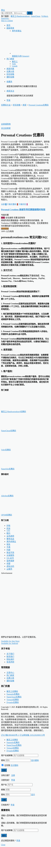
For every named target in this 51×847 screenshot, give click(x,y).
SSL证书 (10, 558)
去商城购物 (6, 124)
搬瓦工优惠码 (12, 691)
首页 (8, 25)
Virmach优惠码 (13, 700)
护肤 (8, 526)
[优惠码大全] (13, 7)
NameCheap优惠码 (8, 431)
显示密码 (35, 760)
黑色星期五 (16, 31)
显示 (33, 795)
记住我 (7, 765)
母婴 (8, 564)
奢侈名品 (10, 539)
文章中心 (10, 673)
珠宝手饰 (10, 553)
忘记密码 (14, 765)
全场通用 (10, 536)
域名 (8, 544)
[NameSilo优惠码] (14, 466)
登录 (8, 100)
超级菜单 (10, 28)
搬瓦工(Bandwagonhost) (20, 16)
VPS (8, 531)
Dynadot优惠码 (13, 702)
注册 (13, 775)
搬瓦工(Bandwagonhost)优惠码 (13, 412)
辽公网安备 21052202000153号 (32, 735)
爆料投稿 (10, 77)
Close (3, 845)
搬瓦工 (15, 62)
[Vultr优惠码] (14, 447)
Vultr (14, 64)
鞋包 (8, 533)
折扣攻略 (10, 74)
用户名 (4, 785)
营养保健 (10, 561)
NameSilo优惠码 (7, 469)
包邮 (8, 550)
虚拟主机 (10, 566)
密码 (3, 760)
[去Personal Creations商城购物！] (14, 121)
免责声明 (10, 662)
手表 (8, 547)
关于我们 (10, 654)
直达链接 (5, 229)
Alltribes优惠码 (7, 496)
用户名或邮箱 (7, 755)
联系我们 (10, 657)
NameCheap (35, 16)
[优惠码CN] (13, 632)
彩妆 (8, 528)
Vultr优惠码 (6, 450)
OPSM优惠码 (6, 515)
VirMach (44, 16)
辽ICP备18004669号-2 (10, 735)
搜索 (29, 13)
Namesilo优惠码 (13, 694)
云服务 (9, 569)
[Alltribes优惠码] (14, 493)
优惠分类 (10, 71)
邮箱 (3, 790)
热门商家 (10, 59)
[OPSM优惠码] (14, 512)
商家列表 (10, 69)
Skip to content (7, 21)
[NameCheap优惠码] (14, 428)
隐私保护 (10, 659)
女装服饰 (10, 555)
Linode (14, 66)
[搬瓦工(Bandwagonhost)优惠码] (14, 409)
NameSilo (5, 18)
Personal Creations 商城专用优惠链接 (23, 209)
